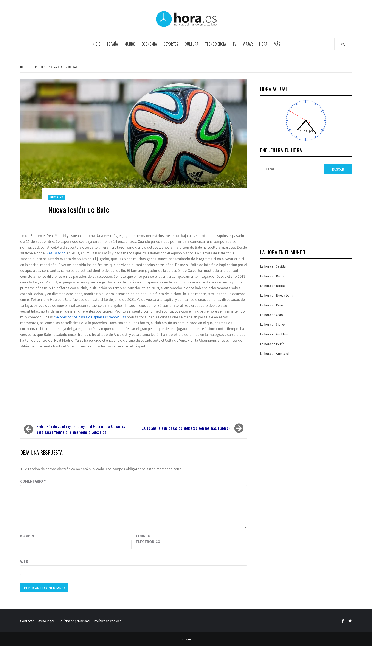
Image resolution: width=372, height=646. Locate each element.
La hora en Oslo (271, 315)
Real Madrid (56, 253)
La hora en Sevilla (273, 266)
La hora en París (271, 305)
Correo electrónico (146, 538)
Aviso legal (46, 621)
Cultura (191, 44)
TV (234, 44)
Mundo (129, 44)
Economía (149, 44)
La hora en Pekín (272, 344)
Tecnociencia (215, 44)
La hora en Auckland (274, 334)
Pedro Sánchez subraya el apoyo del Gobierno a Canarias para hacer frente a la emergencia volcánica (80, 429)
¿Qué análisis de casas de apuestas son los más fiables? (186, 428)
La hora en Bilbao (273, 285)
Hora (263, 44)
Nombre (27, 535)
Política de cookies (107, 621)
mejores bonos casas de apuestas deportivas (90, 316)
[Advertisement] (133, 382)
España (112, 44)
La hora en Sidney (272, 324)
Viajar (248, 44)
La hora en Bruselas (274, 276)
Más (277, 44)
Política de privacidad (74, 621)
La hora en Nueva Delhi (276, 295)
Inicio (96, 44)
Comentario (33, 481)
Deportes (170, 44)
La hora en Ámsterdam (276, 353)
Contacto (27, 621)
